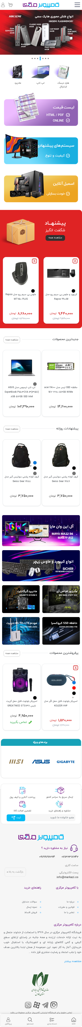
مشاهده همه (55, 237)
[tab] (73, 1020)
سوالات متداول (30, 901)
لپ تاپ (40, 83)
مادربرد (17, 83)
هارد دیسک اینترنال (63, 85)
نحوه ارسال (32, 907)
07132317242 (70, 857)
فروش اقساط (31, 912)
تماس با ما (69, 912)
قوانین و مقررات (66, 907)
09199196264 (47, 857)
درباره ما (71, 901)
